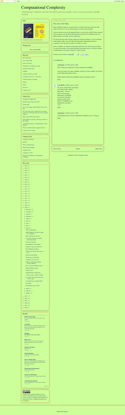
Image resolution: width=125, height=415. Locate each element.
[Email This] (81, 54)
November (28, 211)
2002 (26, 307)
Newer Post (57, 149)
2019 (26, 182)
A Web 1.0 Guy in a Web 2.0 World (34, 275)
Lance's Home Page (27, 60)
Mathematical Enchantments (31, 368)
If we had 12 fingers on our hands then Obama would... (34, 239)
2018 (26, 184)
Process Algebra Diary (30, 359)
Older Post (98, 149)
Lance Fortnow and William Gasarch (33, 395)
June (27, 223)
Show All (46, 386)
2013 (26, 196)
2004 (26, 303)
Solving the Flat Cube (29, 370)
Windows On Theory (29, 347)
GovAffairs (27, 324)
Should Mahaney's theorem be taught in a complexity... (34, 233)
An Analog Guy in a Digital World (34, 281)
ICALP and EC (29, 270)
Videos (24, 85)
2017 (26, 186)
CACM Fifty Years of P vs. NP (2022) (32, 76)
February (28, 291)
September (28, 216)
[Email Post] (78, 54)
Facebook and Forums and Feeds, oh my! (34, 251)
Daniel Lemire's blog (29, 317)
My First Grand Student (31, 255)
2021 (26, 177)
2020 (26, 179)
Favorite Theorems (27, 63)
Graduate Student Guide (28, 68)
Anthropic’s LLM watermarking (31, 354)
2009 (26, 205)
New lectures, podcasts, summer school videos (35, 376)
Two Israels (28, 283)
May (27, 225)
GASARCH (60, 85)
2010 (26, 203)
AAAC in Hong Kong (31, 230)
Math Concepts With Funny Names (31, 117)
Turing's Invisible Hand (30, 375)
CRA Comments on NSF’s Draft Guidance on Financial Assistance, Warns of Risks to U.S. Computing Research (34, 327)
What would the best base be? (33, 236)
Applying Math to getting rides (33, 272)
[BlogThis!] (83, 54)
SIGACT (25, 142)
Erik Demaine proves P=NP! (33, 285)
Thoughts (26, 333)
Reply (59, 79)
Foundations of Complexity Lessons (31, 66)
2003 (26, 305)
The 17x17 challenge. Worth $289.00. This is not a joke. (35, 107)
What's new (27, 339)
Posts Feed (25, 87)
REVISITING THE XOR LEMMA (32, 335)
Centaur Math (26, 104)
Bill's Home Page (27, 58)
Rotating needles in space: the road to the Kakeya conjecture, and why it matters (34, 341)
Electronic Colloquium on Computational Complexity (33, 156)
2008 (26, 207)
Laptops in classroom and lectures (34, 246)
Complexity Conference (28, 139)
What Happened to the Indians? (33, 244)
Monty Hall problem (73, 34)
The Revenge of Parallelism (32, 257)
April (27, 228)
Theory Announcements (28, 145)
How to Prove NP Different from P (34, 265)
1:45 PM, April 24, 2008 (71, 65)
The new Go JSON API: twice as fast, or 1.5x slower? (34, 318)
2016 (26, 189)
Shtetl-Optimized (28, 353)
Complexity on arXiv (28, 153)
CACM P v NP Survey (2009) (30, 74)
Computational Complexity (43, 7)
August (28, 218)
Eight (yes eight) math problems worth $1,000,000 (33, 262)
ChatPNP (25, 71)
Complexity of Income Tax (32, 259)
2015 (26, 191)
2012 (26, 198)
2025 (26, 168)
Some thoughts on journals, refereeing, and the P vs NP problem (35, 120)
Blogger (66, 411)
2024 (26, 170)
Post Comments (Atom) (81, 155)
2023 (26, 173)
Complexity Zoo (27, 150)
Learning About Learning (29, 130)
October (28, 214)
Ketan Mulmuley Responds (32, 249)
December (28, 209)
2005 (26, 300)
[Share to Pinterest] (88, 54)
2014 (26, 193)
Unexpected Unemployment (29, 99)
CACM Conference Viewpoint (30, 79)
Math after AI (27, 348)
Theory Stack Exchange (28, 147)
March (27, 288)
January (28, 293)
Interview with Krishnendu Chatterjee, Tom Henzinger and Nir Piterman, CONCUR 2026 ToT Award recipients (34, 362)
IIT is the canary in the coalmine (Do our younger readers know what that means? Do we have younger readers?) (35, 112)
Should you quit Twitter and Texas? (31, 102)
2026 (26, 166)
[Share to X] (84, 54)
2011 (26, 200)
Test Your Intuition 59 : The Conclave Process (35, 382)
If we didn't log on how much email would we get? (34, 277)
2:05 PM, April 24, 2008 (71, 85)
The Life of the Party (31, 242)
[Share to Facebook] (86, 54)
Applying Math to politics (32, 268)
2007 (26, 296)
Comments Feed (26, 90)
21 (64, 29)
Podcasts (25, 82)
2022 (26, 175)
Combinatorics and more (30, 381)
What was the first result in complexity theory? (34, 127)
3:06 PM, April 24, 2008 (71, 113)
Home (78, 149)
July (27, 221)
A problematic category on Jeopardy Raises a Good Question (35, 124)
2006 (26, 298)
